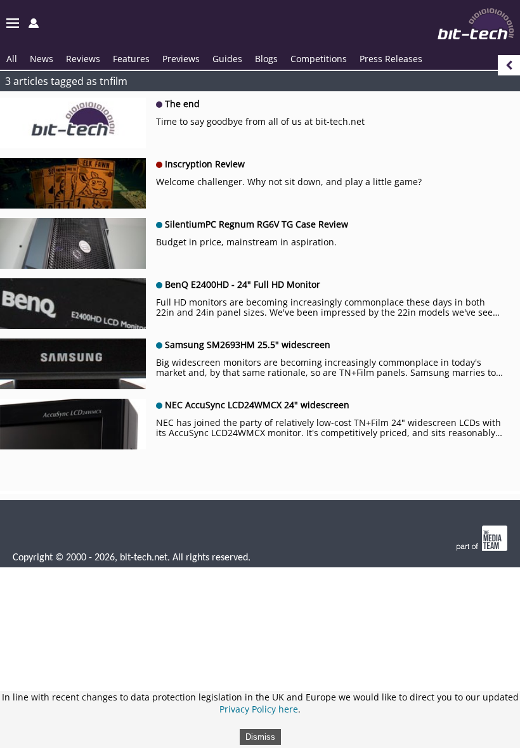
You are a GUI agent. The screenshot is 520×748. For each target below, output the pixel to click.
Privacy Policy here (258, 709)
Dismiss (260, 737)
